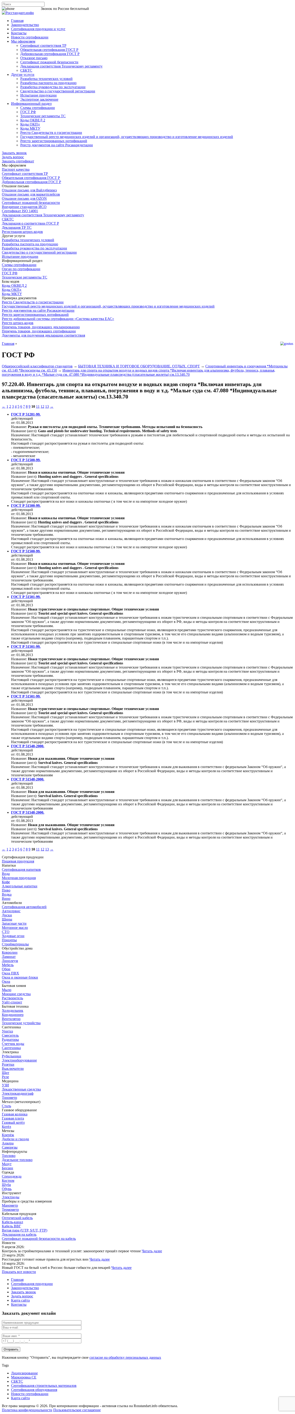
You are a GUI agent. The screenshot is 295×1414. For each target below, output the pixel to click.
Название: (19, 427)
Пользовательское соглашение (77, 1410)
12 (42, 406)
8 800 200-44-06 (27, 9)
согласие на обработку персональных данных (125, 1357)
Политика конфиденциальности (27, 1410)
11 (38, 406)
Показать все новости (19, 1272)
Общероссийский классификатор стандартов (37, 366)
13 (47, 406)
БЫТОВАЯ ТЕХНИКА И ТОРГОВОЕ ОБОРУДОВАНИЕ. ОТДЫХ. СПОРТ (139, 366)
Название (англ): (24, 431)
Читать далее (152, 1251)
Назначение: (21, 435)
